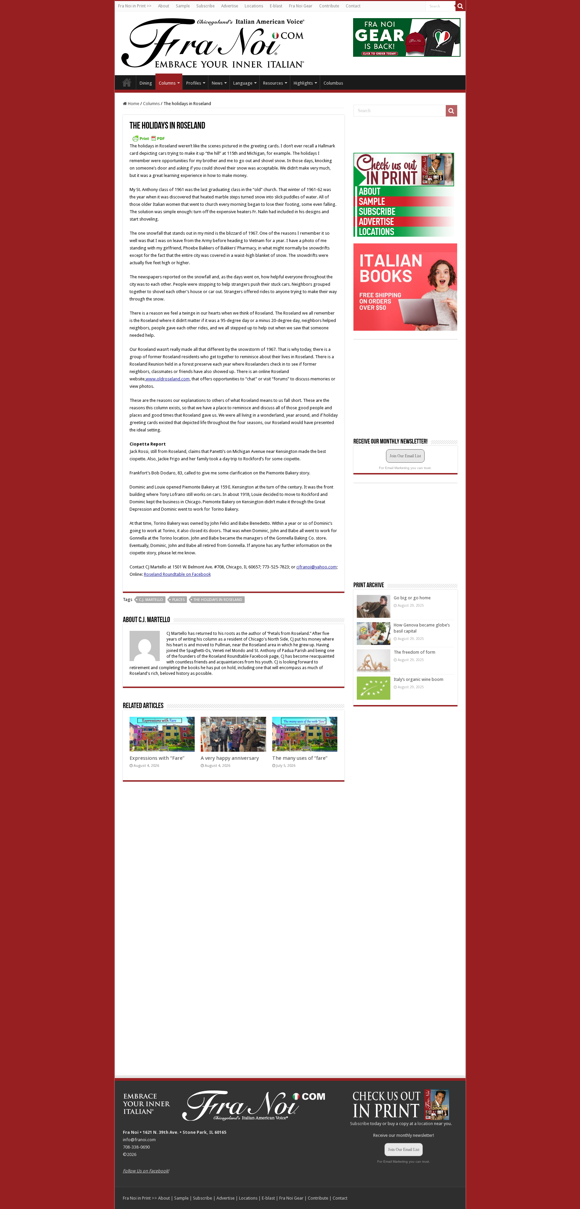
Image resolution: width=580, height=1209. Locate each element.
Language (242, 83)
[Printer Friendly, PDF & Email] (148, 138)
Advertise (229, 6)
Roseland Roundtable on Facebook (177, 574)
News (217, 83)
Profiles (193, 83)
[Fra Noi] (221, 42)
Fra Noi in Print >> (134, 6)
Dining (146, 83)
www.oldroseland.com (168, 378)
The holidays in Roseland (218, 600)
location (425, 1123)
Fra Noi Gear (300, 6)
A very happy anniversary (230, 758)
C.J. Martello (151, 600)
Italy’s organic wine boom (418, 679)
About (163, 6)
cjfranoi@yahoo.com (316, 566)
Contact (353, 6)
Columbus (333, 83)
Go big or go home (412, 597)
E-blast (276, 6)
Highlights (303, 83)
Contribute (329, 6)
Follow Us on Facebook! (146, 1170)
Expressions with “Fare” (157, 758)
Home (127, 82)
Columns (167, 83)
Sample (183, 6)
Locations (254, 6)
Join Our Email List (405, 456)
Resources (273, 83)
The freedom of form (414, 652)
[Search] (460, 6)
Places (178, 600)
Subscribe (205, 6)
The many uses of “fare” (300, 758)
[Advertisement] (403, 135)
